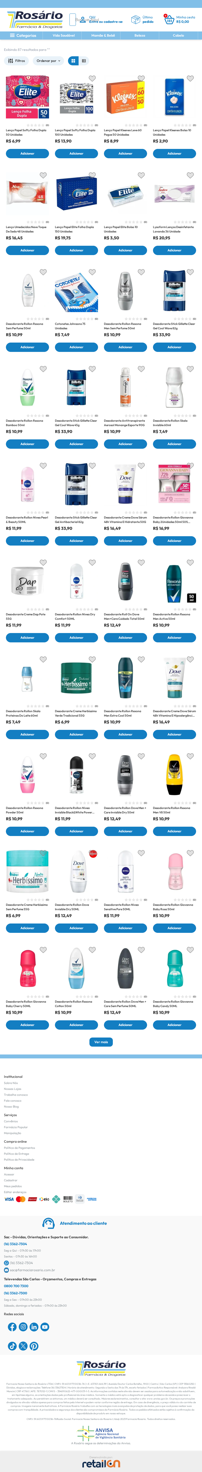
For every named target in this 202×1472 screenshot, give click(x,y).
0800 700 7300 (16, 1286)
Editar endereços (15, 1192)
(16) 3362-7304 (15, 1244)
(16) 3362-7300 (15, 1293)
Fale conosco (12, 1100)
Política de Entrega (16, 1153)
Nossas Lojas (12, 1089)
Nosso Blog (11, 1106)
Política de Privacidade (19, 1159)
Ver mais (101, 1042)
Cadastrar (10, 1180)
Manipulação (12, 1133)
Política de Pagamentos (19, 1148)
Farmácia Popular (16, 1127)
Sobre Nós (11, 1083)
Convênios (11, 1121)
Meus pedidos (13, 1186)
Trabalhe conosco (16, 1095)
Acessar (9, 1174)
